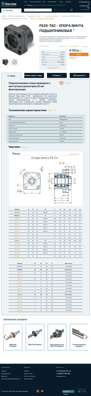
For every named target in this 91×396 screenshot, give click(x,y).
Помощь (27, 367)
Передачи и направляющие (16, 16)
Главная (4, 16)
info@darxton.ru (61, 376)
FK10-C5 (17, 218)
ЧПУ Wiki (26, 371)
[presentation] (4, 337)
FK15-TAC (17, 243)
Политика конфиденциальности (10, 378)
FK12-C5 (17, 221)
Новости (3, 371)
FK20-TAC (17, 250)
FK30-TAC (17, 256)
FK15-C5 (17, 225)
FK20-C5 (17, 231)
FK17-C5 (17, 228)
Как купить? (73, 58)
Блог (44, 1)
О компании (5, 367)
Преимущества (5, 373)
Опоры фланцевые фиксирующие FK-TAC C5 (14, 18)
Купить (78, 54)
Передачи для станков (34, 16)
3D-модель (68, 83)
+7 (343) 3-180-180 (84, 7)
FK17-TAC (17, 246)
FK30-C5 (17, 237)
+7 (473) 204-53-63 (84, 3)
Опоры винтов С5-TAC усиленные (71, 16)
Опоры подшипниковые (51, 16)
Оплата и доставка (35, 1)
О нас (25, 1)
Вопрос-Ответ (28, 373)
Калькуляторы (52, 1)
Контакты (68, 1)
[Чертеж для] (46, 178)
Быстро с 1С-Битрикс (67, 392)
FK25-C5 (17, 234)
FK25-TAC (17, 253)
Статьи (61, 1)
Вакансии (4, 376)
